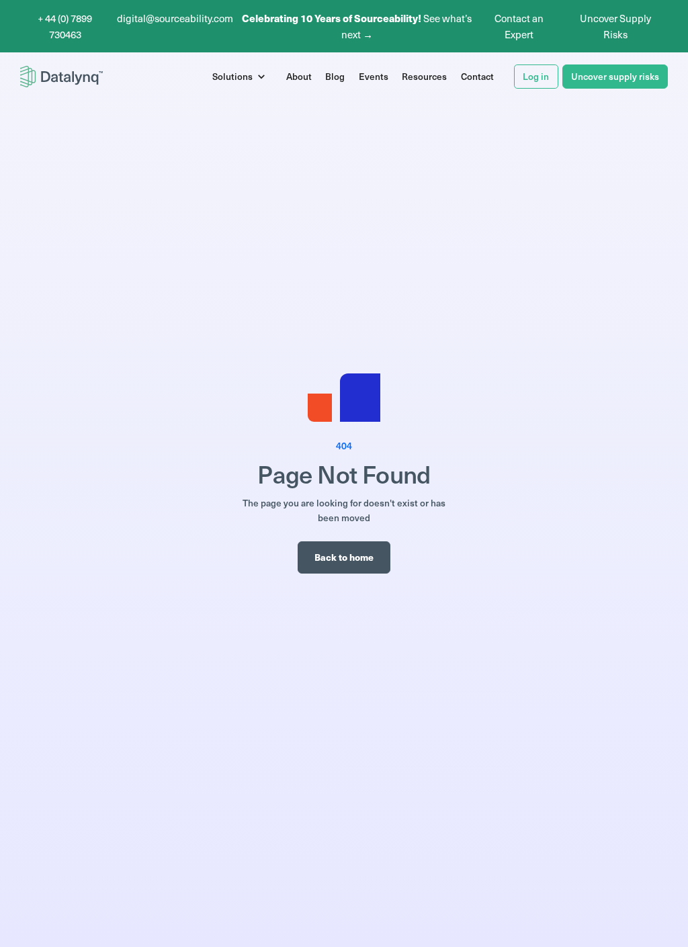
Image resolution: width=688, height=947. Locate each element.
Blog (335, 76)
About (299, 76)
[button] (242, 76)
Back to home (344, 557)
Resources (424, 76)
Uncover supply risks (615, 76)
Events (373, 76)
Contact (477, 76)
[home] (61, 76)
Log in (536, 76)
